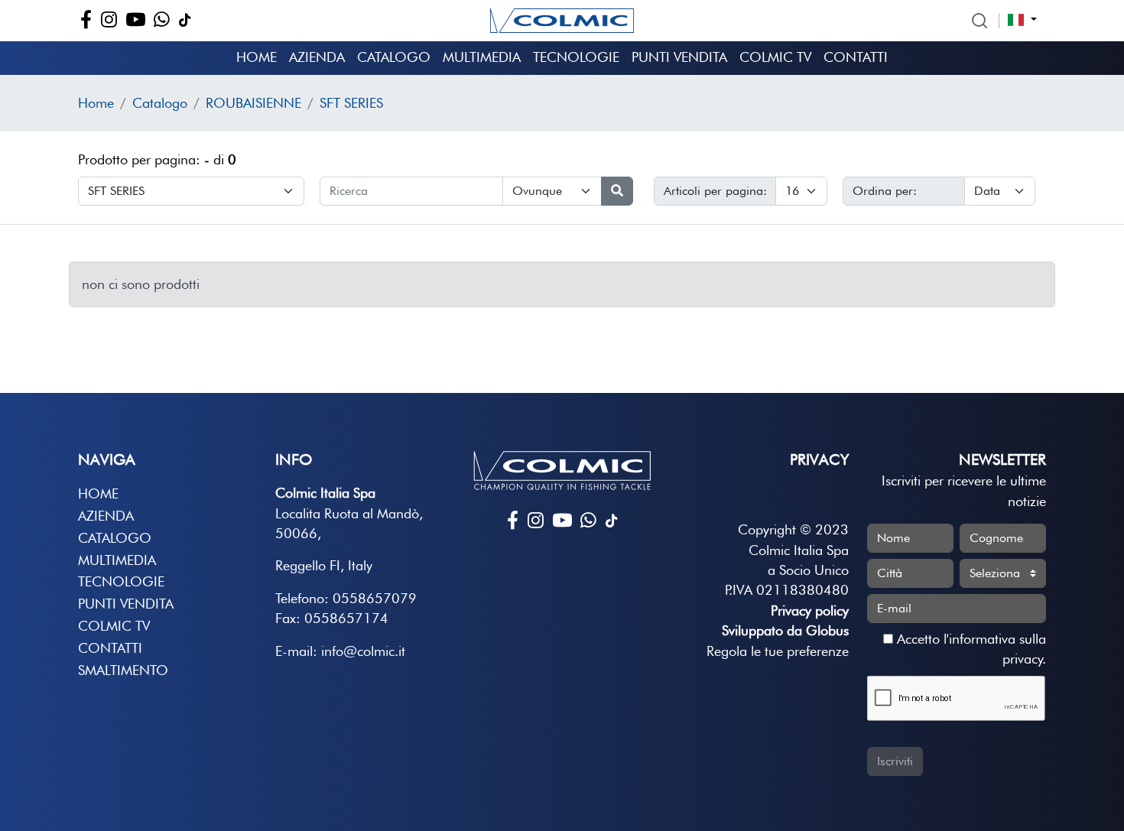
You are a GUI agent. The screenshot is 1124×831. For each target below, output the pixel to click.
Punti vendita (679, 57)
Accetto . (969, 649)
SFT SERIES (351, 103)
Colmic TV (775, 57)
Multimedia (482, 57)
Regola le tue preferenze (778, 651)
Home (256, 57)
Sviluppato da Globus (785, 630)
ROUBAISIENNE (253, 103)
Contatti (856, 57)
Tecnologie (576, 57)
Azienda (317, 57)
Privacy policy (810, 610)
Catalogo (393, 57)
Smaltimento (123, 670)
